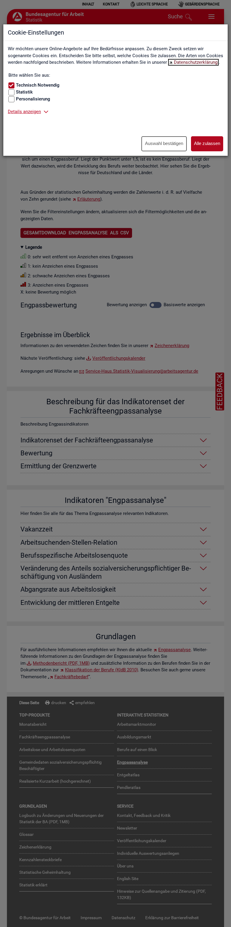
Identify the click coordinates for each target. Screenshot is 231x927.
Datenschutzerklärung (195, 62)
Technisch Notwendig (38, 85)
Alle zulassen (207, 143)
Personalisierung (33, 99)
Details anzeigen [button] (24, 111)
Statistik (24, 92)
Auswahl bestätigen (164, 143)
